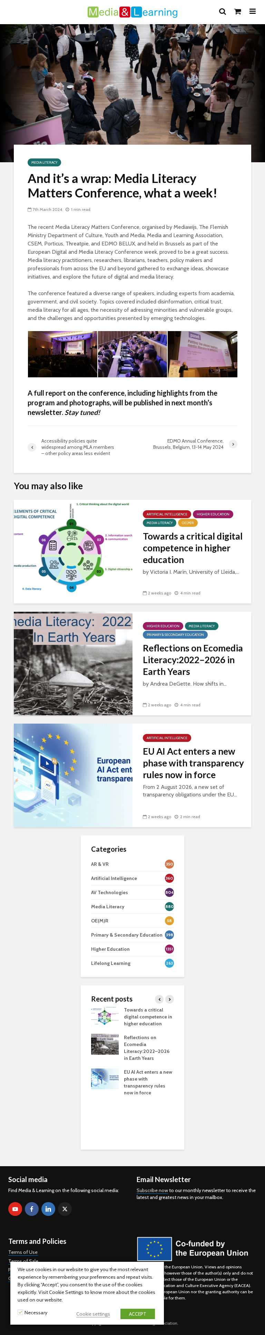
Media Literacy (44, 162)
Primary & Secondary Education (175, 634)
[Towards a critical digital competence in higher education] (73, 551)
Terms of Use (23, 1252)
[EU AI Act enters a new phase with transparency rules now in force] (73, 775)
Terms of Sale (23, 1261)
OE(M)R (188, 523)
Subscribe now (152, 1190)
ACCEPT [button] (137, 1314)
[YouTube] (15, 1209)
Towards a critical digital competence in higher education (193, 548)
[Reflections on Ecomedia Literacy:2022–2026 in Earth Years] (73, 663)
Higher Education (213, 514)
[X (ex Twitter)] (65, 1209)
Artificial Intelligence (167, 514)
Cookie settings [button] (93, 1314)
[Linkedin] (48, 1209)
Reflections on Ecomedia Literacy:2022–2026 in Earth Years (193, 659)
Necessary (35, 1312)
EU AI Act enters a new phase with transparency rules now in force (193, 763)
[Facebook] (32, 1209)
